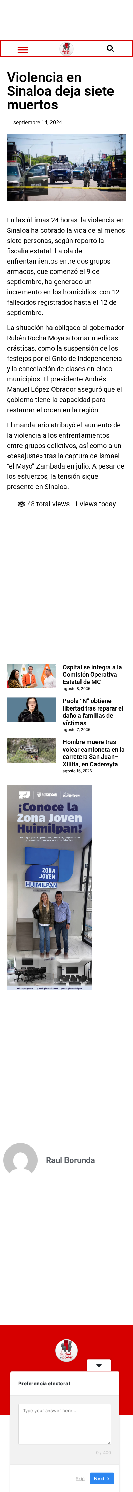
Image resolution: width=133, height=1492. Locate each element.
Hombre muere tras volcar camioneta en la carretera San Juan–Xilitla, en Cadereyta (94, 753)
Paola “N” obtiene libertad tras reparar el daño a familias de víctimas (93, 712)
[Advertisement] (66, 18)
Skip (80, 1478)
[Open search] (110, 48)
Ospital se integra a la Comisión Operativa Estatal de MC (92, 675)
